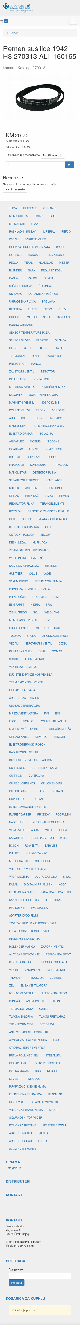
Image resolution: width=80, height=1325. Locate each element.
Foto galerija (13, 1168)
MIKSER (64, 262)
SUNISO (27, 519)
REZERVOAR (17, 1102)
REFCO (66, 231)
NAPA (31, 270)
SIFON (55, 1001)
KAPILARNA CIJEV (20, 651)
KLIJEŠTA (15, 1079)
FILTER (32, 309)
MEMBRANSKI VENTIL (23, 620)
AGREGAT (58, 410)
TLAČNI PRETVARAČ (52, 1016)
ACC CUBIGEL (18, 418)
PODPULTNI (63, 814)
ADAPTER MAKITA (20, 1133)
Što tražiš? (16, 1270)
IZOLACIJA (46, 433)
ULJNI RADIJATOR (42, 838)
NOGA (62, 884)
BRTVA (47, 309)
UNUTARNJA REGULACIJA (47, 822)
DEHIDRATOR (18, 379)
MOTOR (32, 317)
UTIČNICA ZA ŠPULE (55, 636)
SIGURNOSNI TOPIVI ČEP (25, 1117)
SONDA (13, 659)
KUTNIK (14, 488)
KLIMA (13, 208)
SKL (35, 612)
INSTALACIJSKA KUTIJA (24, 939)
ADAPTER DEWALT (54, 1125)
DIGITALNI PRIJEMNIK (38, 884)
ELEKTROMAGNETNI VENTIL (27, 807)
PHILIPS (14, 853)
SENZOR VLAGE (19, 340)
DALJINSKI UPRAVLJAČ (24, 566)
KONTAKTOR (41, 379)
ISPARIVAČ (16, 449)
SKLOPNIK (15, 395)
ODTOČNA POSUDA (21, 534)
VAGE (47, 573)
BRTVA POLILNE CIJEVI (24, 1055)
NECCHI (52, 1071)
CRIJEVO (15, 317)
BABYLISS (51, 845)
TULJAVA (15, 636)
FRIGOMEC (39, 597)
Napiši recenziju (53, 155)
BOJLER (61, 247)
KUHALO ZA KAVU (37, 853)
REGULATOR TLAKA (54, 962)
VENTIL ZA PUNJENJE (23, 667)
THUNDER (15, 978)
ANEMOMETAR (35, 1001)
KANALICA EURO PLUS (24, 900)
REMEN (64, 496)
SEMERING (55, 488)
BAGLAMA (48, 301)
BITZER (48, 620)
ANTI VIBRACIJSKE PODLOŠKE (29, 1032)
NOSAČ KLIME (50, 402)
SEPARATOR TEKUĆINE (24, 480)
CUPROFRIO (17, 799)
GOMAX (57, 651)
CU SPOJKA (36, 775)
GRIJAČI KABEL (19, 737)
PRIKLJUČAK (17, 597)
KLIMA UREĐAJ (19, 216)
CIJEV (62, 309)
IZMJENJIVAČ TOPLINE (24, 729)
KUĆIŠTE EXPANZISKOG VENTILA (30, 674)
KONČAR (34, 255)
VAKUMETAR (33, 970)
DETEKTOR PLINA (44, 472)
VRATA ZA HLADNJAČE (53, 519)
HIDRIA (35, 604)
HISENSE (51, 566)
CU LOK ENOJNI (51, 783)
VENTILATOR (54, 480)
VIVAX (34, 224)
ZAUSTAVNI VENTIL (21, 371)
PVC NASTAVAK (19, 1071)
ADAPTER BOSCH (20, 1141)
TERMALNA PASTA (21, 1009)
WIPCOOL (34, 1079)
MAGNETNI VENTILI (22, 402)
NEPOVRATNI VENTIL (38, 643)
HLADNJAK (46, 262)
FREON (40, 410)
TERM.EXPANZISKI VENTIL (26, 682)
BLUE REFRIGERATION (24, 527)
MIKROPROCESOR (48, 628)
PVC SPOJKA (39, 908)
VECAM (14, 643)
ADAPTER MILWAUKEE (46, 1102)
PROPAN (37, 799)
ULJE (12, 519)
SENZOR (59, 737)
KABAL (13, 884)
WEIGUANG (51, 612)
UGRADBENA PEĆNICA (43, 294)
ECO (56, 1040)
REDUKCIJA (36, 978)
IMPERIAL (49, 231)
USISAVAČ (15, 294)
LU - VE (34, 449)
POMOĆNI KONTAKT (54, 387)
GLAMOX (60, 340)
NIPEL (47, 317)
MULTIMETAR (56, 970)
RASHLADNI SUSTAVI (22, 231)
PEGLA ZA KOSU (52, 270)
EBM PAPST (16, 604)
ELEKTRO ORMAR (21, 433)
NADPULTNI (16, 822)
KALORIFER (16, 838)
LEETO (42, 1141)
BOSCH (14, 845)
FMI (46, 713)
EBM (56, 597)
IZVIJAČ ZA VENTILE (22, 993)
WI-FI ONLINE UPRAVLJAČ (26, 558)
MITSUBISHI (17, 224)
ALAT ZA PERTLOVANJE (24, 954)
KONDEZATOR (39, 465)
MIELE (49, 830)
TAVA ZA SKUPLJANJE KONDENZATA (32, 923)
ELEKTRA (42, 340)
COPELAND (34, 457)
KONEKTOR (54, 356)
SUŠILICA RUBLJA (20, 286)
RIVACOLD (61, 465)
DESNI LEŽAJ (17, 542)
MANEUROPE (17, 426)
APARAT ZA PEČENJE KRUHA (28, 1040)
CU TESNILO (17, 768)
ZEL (11, 985)
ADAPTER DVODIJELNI (23, 915)
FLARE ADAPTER (20, 814)
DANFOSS (63, 317)
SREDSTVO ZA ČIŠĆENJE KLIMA (49, 511)
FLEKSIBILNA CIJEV (21, 892)
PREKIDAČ (32, 496)
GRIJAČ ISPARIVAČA (22, 690)
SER (48, 527)
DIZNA (62, 643)
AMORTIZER (33, 488)
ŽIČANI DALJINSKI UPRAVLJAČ (29, 550)
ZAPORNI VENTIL (52, 946)
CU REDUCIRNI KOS (22, 783)
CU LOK (40, 791)
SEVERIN (50, 278)
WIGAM (14, 239)
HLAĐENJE (30, 208)
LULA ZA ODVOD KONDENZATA (29, 931)
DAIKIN (39, 216)
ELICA (63, 830)
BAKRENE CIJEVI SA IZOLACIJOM (30, 760)
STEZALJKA (53, 1055)
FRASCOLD (16, 465)
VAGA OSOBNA (19, 876)
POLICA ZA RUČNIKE (22, 1125)
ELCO (12, 721)
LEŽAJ (49, 496)
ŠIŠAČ (67, 876)
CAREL (43, 1009)
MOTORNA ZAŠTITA (22, 387)
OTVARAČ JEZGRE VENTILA (27, 1047)
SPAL (49, 604)
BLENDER (15, 270)
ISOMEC (28, 721)
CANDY (13, 278)
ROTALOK (15, 511)
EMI (57, 713)
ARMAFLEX (16, 441)
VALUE (33, 573)
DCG (38, 1071)
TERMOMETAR (34, 659)
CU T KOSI (16, 775)
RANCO (36, 363)
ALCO (43, 348)
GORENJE (15, 255)
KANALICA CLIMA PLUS (56, 892)
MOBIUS (35, 441)
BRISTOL (15, 457)
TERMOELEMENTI (52, 503)
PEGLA (13, 262)
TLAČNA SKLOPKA (21, 1016)
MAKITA (43, 1133)
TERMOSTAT (17, 356)
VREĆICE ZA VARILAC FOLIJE (28, 869)
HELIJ (13, 348)
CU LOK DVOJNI (19, 791)
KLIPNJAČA (39, 542)
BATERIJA (15, 309)
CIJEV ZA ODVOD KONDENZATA (29, 247)
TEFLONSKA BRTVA (58, 954)
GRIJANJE (49, 208)
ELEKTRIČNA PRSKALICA (25, 1094)
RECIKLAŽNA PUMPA (48, 581)
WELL (63, 838)
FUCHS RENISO (19, 628)
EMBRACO (55, 418)
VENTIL (14, 970)
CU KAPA (57, 791)
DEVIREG (41, 737)
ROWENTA (31, 845)
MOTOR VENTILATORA (43, 395)
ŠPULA (31, 636)
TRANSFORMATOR (21, 1024)
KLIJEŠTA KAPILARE (22, 962)
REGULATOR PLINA (21, 503)
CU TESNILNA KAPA (44, 768)
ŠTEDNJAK (46, 286)
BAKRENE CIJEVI (36, 239)
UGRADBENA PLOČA (22, 301)
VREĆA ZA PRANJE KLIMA (26, 1110)
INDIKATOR (47, 371)
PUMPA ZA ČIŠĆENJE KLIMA (27, 1086)
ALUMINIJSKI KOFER (22, 1149)
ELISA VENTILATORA (33, 985)
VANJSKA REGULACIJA (24, 830)
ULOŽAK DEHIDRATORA (24, 705)
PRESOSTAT (17, 363)
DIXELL (36, 356)
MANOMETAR (18, 472)
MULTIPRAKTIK (19, 861)
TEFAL (28, 262)
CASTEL (28, 348)
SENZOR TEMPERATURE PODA (29, 332)
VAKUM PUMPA (19, 581)
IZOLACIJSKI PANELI (52, 721)
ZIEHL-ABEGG (18, 612)
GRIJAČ (14, 496)
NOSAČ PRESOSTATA (46, 1063)
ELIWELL (58, 348)
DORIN (38, 418)
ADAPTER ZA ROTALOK (24, 698)
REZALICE (31, 278)
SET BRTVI (47, 1024)
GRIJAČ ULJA (17, 1063)
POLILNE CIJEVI (19, 410)
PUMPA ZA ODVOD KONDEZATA (29, 589)
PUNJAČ (14, 1001)
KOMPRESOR (53, 449)
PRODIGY (43, 814)
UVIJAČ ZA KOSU (46, 876)
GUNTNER (16, 573)
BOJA (42, 651)
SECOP (45, 534)
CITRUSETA (42, 861)
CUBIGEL (56, 978)
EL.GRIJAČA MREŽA (58, 729)
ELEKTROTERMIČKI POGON (27, 744)
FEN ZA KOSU (55, 255)
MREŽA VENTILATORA (23, 713)
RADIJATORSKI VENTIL (24, 752)
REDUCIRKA (53, 900)
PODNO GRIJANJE (21, 325)
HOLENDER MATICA (22, 946)
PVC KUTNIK (17, 908)
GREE (53, 216)
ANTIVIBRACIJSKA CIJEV (48, 426)
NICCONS (53, 441)
